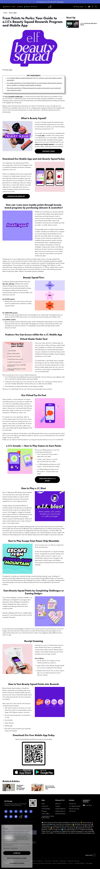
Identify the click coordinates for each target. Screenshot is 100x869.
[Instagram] (10, 811)
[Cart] (96, 7)
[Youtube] (26, 811)
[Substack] (16, 816)
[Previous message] (2, 2)
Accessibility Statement (79, 863)
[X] (30, 811)
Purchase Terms (62, 860)
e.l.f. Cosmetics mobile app (13, 96)
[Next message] (98, 2)
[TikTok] (6, 811)
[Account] (92, 6)
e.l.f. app (41, 135)
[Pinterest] (16, 811)
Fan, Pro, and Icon (8, 284)
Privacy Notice (55, 860)
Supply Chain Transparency (73, 860)
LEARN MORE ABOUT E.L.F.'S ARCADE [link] (47, 480)
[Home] (50, 6)
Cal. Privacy (70, 863)
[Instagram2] (26, 816)
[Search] (86, 6)
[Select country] (89, 6)
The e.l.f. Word (12, 12)
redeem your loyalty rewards (44, 144)
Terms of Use (48, 860)
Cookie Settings (89, 863)
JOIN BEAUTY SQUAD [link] (48, 151)
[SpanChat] (6, 816)
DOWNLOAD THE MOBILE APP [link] (16, 196)
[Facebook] (20, 811)
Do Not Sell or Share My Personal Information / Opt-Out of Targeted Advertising (49, 863)
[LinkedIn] (10, 816)
